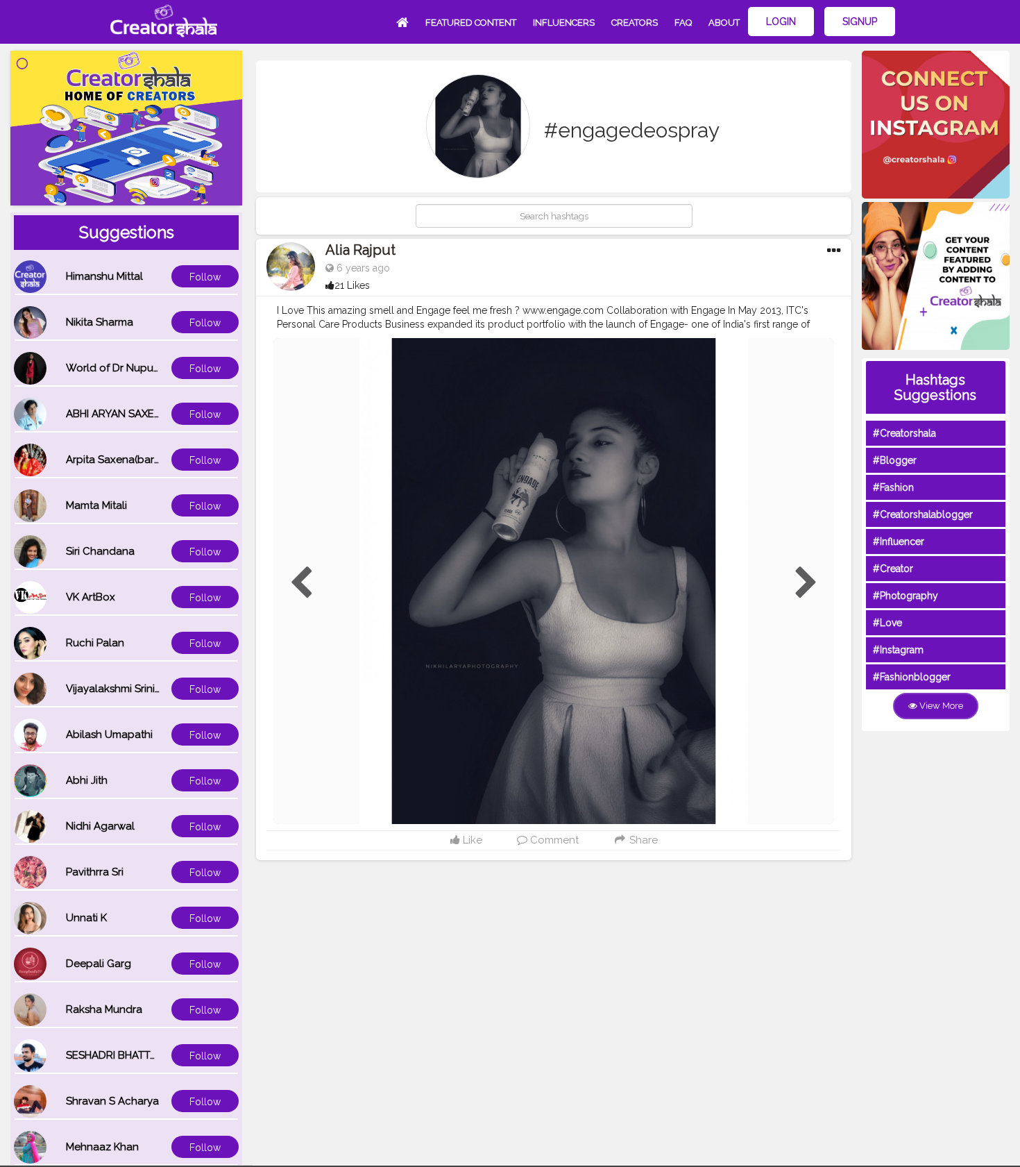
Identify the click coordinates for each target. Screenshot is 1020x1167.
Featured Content (470, 22)
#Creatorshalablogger (923, 514)
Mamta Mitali (96, 505)
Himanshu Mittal (104, 276)
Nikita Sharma (99, 322)
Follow (205, 277)
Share (642, 840)
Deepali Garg (98, 963)
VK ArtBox (90, 597)
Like (471, 840)
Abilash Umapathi (109, 734)
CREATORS (634, 22)
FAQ (683, 22)
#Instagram (898, 649)
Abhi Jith (87, 780)
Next (806, 583)
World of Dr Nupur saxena (130, 368)
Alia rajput (360, 250)
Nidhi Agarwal (100, 826)
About (724, 22)
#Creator (893, 568)
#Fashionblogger (912, 676)
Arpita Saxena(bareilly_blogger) (144, 459)
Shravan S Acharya (112, 1101)
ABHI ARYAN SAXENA (117, 414)
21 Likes (352, 285)
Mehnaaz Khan (102, 1147)
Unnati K (86, 918)
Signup (859, 21)
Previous (301, 583)
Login (781, 21)
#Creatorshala (904, 433)
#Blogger (895, 460)
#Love (887, 622)
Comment (553, 840)
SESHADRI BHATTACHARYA (132, 1055)
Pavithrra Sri (95, 872)
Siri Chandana (100, 551)
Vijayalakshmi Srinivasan (125, 688)
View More (940, 705)
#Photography (905, 595)
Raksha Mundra (104, 1009)
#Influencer (898, 541)
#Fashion (893, 487)
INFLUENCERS (564, 22)
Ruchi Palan (95, 643)
